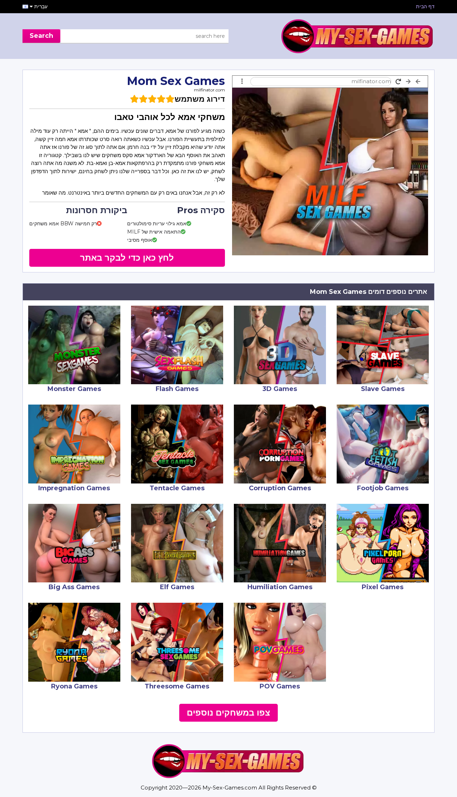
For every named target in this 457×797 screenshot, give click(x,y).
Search (41, 36)
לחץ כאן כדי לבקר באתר (127, 257)
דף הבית (425, 6)
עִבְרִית (40, 6)
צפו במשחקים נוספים (228, 712)
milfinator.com (209, 89)
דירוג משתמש (200, 99)
